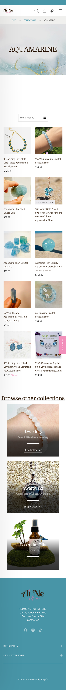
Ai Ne (23, 679)
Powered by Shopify (39, 679)
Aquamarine (49, 20)
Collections (30, 20)
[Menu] (60, 11)
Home (13, 20)
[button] (36, 11)
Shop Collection (33, 449)
